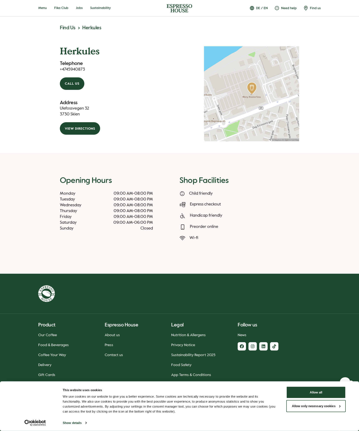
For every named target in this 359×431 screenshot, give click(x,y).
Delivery (45, 365)
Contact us (114, 355)
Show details (72, 423)
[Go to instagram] (252, 346)
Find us (67, 27)
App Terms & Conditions (191, 375)
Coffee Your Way (52, 355)
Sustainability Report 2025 (193, 355)
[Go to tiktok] (274, 346)
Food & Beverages (53, 345)
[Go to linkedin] (263, 346)
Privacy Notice (183, 345)
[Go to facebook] (242, 346)
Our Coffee (47, 335)
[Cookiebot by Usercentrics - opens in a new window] (35, 423)
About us (112, 335)
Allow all (316, 392)
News (242, 335)
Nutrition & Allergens (188, 335)
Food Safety (181, 365)
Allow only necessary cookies (314, 406)
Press (109, 345)
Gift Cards (46, 375)
